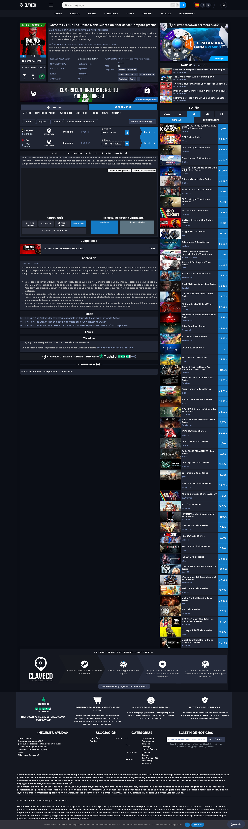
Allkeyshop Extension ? (28, 755)
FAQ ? (20, 752)
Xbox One (134, 59)
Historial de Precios (45, 112)
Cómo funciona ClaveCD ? (30, 741)
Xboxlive (116, 112)
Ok (187, 825)
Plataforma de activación (80, 121)
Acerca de (81, 112)
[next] (43, 56)
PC (119, 59)
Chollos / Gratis (149, 749)
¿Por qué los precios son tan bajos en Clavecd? (40, 743)
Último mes (78, 223)
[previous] (23, 56)
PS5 (127, 59)
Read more (198, 825)
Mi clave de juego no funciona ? (33, 746)
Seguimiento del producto (54, 231)
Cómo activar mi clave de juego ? (34, 749)
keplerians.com (85, 64)
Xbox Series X (145, 59)
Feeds (95, 112)
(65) (133, 356)
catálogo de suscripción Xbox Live (115, 347)
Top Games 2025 (150, 758)
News (105, 112)
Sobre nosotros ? (26, 738)
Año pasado (46, 223)
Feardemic (82, 74)
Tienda (28, 121)
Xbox (80, 79)
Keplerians (82, 69)
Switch (121, 62)
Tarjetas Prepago (146, 745)
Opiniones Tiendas (146, 754)
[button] (223, 5)
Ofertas (27, 112)
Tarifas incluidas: (140, 121)
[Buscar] (183, 5)
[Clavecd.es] (28, 5)
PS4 (123, 59)
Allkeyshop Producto (147, 762)
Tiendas (93, 741)
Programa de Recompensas (148, 739)
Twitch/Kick (95, 738)
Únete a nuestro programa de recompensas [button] (124, 686)
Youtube (118, 738)
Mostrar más (200, 65)
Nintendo (129, 759)
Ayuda (238, 824)
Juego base (66, 112)
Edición (56, 121)
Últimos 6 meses (62, 224)
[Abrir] (51, 5)
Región (42, 121)
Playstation (130, 752)
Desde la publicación (30, 224)
